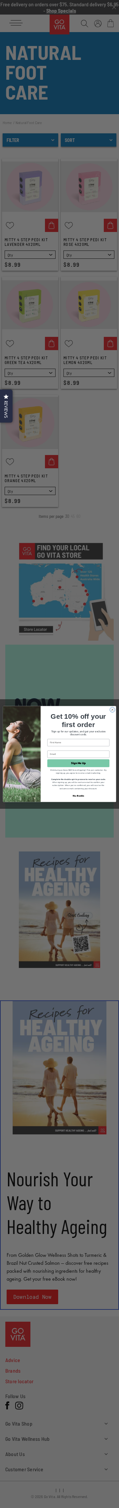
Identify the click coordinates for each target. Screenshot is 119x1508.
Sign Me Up (78, 763)
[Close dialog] (112, 709)
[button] (6, 406)
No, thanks (78, 796)
